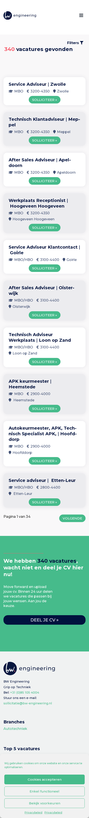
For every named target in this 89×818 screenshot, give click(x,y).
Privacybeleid (33, 812)
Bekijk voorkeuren (44, 803)
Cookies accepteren (45, 779)
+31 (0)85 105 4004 (24, 692)
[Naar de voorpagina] (19, 15)
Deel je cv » (44, 620)
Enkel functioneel (44, 791)
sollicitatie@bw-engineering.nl (27, 703)
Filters (73, 43)
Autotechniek (15, 729)
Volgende (72, 518)
